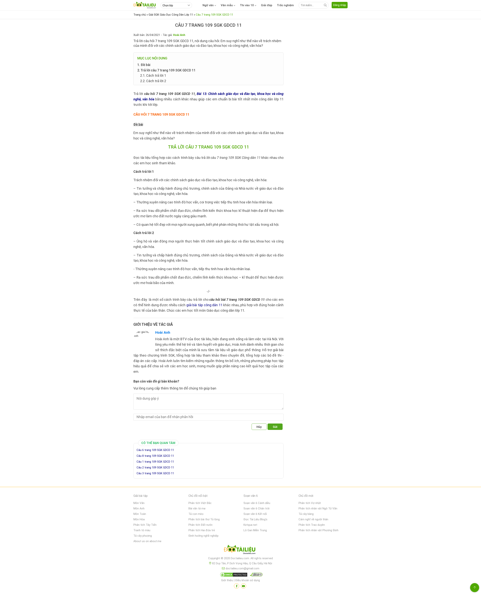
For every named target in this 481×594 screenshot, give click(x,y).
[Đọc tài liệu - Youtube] (243, 586)
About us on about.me (147, 541)
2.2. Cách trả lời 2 (153, 81)
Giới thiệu (227, 580)
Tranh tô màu (141, 530)
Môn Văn (138, 503)
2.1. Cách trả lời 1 (153, 75)
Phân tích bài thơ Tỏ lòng (204, 519)
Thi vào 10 (247, 5)
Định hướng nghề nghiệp (203, 535)
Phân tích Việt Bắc (200, 503)
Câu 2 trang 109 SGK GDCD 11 (155, 467)
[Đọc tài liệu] (236, 586)
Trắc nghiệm (285, 5)
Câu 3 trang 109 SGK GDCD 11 (155, 473)
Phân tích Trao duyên (312, 525)
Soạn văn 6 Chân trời (256, 508)
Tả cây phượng (142, 535)
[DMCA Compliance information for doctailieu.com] (255, 575)
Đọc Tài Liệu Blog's (255, 519)
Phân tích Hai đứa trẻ (201, 530)
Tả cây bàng (306, 514)
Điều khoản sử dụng (247, 580)
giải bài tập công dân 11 (204, 305)
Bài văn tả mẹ (197, 508)
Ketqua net (250, 525)
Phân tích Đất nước (200, 525)
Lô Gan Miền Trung (255, 530)
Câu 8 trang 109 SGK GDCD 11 (155, 456)
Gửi (275, 427)
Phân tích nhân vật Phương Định (318, 530)
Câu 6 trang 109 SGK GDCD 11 (155, 450)
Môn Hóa (139, 519)
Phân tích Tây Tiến (145, 525)
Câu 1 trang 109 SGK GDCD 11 (155, 461)
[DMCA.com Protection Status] (233, 575)
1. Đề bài (143, 65)
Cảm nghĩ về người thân (313, 519)
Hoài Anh (162, 332)
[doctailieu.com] (240, 550)
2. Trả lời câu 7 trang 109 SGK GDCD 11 (166, 70)
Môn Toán (139, 514)
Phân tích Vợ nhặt (310, 503)
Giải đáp (266, 5)
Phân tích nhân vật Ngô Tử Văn (318, 508)
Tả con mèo (195, 514)
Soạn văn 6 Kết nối (255, 514)
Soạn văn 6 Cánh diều (257, 503)
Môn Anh (138, 508)
